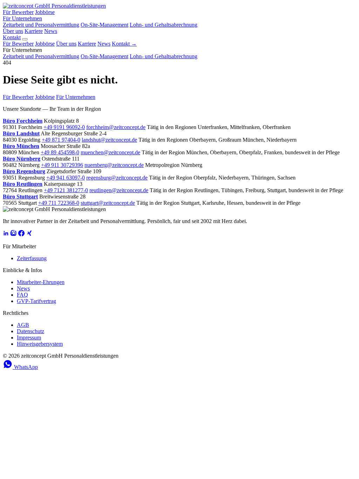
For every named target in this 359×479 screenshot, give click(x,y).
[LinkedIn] (6, 234)
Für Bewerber (18, 12)
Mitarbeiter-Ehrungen (41, 282)
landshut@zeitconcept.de (109, 140)
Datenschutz (30, 331)
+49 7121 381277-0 (66, 190)
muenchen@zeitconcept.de (110, 152)
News (50, 31)
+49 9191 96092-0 (64, 127)
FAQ (22, 295)
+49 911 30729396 (62, 165)
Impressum (29, 337)
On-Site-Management (104, 25)
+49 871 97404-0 (61, 140)
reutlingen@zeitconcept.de (118, 190)
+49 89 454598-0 (60, 152)
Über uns (13, 31)
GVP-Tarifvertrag (36, 301)
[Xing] (29, 234)
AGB (23, 325)
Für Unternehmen (22, 18)
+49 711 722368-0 (58, 203)
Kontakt (12, 37)
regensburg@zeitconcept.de (117, 178)
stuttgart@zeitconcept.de (108, 203)
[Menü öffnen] (25, 39)
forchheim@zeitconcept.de (115, 127)
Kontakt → (124, 44)
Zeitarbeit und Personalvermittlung (41, 25)
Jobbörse (45, 12)
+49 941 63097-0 (65, 178)
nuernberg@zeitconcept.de (114, 165)
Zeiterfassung (32, 258)
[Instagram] (14, 234)
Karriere (34, 31)
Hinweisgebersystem (40, 344)
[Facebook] (21, 234)
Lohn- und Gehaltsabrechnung (163, 25)
